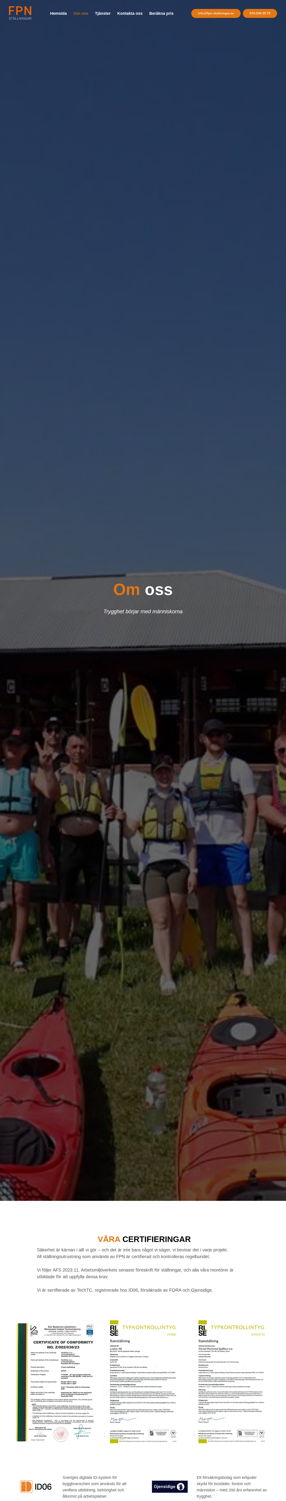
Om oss (81, 13)
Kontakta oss (130, 13)
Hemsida (58, 13)
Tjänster (103, 13)
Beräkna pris (161, 13)
